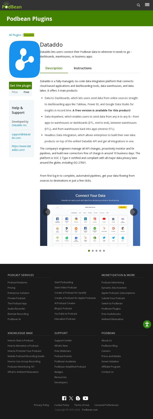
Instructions (83, 68)
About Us (107, 340)
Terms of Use (81, 405)
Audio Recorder (16, 308)
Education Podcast (64, 319)
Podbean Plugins (29, 18)
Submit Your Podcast (113, 298)
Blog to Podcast (63, 308)
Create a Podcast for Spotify (70, 292)
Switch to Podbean (112, 303)
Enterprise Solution (18, 293)
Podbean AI (14, 319)
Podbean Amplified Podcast (70, 366)
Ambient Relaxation (113, 319)
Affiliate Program (111, 366)
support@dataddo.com (21, 136)
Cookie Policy (61, 405)
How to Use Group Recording (24, 361)
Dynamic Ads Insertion (114, 287)
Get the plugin (20, 85)
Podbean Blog (109, 345)
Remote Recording (18, 314)
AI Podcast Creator (64, 303)
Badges (58, 372)
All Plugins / (16, 35)
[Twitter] (72, 399)
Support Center (63, 340)
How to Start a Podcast (20, 340)
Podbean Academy (65, 361)
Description (54, 68)
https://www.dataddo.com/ (21, 148)
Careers (106, 351)
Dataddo (29, 35)
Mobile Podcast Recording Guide (26, 356)
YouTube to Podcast (65, 313)
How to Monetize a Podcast (23, 345)
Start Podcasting (63, 282)
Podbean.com (90, 409)
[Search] (138, 5)
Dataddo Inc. (19, 125)
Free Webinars (62, 351)
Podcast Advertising (113, 282)
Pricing (11, 287)
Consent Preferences (106, 405)
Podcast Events (63, 356)
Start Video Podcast (65, 287)
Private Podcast (16, 298)
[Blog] (79, 399)
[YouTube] (86, 399)
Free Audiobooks (111, 314)
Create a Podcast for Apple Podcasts (75, 298)
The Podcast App (17, 303)
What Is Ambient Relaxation (23, 372)
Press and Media (111, 356)
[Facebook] (65, 399)
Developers (61, 382)
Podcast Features (17, 282)
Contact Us (108, 372)
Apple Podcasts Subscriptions (118, 293)
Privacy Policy (41, 405)
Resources (60, 377)
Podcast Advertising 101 (21, 366)
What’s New (61, 345)
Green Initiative (110, 361)
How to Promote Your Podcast (24, 351)
